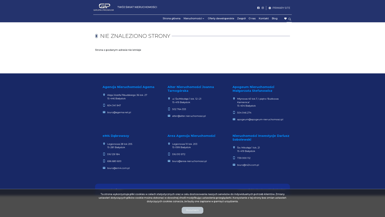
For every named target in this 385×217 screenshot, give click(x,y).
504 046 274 (244, 112)
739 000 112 (243, 158)
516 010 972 (178, 154)
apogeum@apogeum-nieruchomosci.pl (260, 119)
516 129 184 (113, 154)
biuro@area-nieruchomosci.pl (189, 161)
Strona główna (171, 18)
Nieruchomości (192, 18)
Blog (274, 18)
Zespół (241, 18)
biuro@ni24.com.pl (248, 165)
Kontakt (264, 18)
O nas (252, 18)
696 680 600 (114, 161)
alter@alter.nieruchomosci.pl (189, 116)
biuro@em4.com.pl (118, 168)
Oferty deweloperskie (221, 18)
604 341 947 (114, 105)
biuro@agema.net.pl (119, 112)
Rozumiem (192, 210)
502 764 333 (179, 109)
